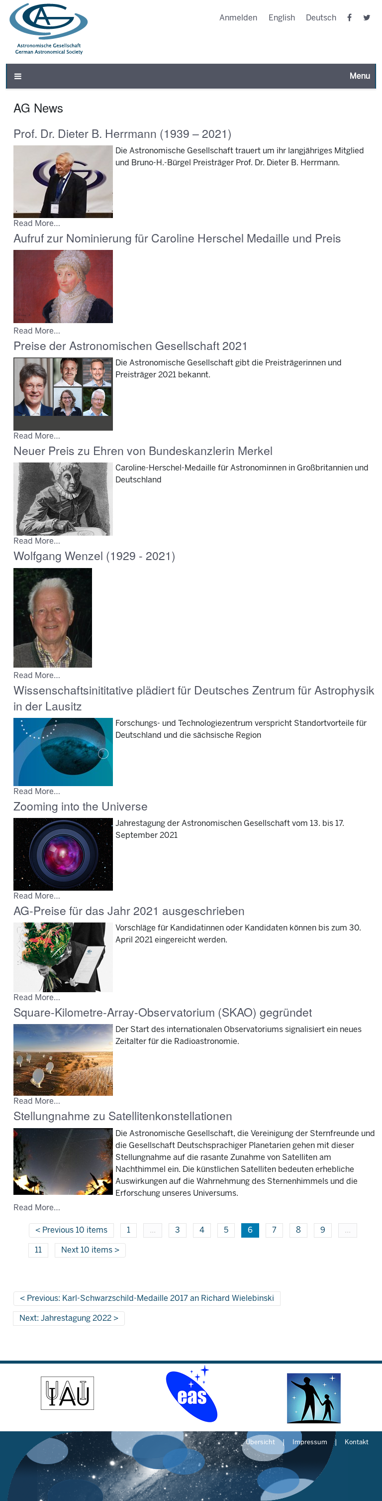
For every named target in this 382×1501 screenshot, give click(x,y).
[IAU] (67, 1393)
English (282, 18)
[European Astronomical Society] (191, 1393)
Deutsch (321, 18)
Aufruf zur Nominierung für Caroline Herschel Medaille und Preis (177, 238)
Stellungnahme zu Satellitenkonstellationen (122, 1115)
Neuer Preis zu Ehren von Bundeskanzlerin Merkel (143, 450)
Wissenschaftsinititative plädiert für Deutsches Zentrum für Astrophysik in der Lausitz (194, 698)
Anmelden (238, 18)
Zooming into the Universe (80, 806)
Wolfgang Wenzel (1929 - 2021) (94, 555)
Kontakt (357, 1443)
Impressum (309, 1443)
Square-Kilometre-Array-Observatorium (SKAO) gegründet (162, 1012)
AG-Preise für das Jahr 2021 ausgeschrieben (129, 910)
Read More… (36, 224)
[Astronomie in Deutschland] (314, 1393)
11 (38, 1250)
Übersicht (260, 1443)
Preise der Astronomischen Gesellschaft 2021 (130, 345)
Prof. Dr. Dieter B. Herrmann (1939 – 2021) (122, 133)
